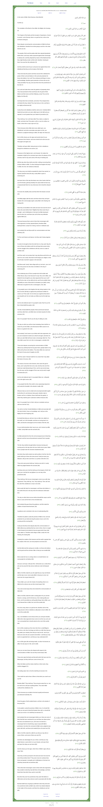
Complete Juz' (57, 794)
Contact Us (47, 802)
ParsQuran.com (51, 805)
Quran (50, 804)
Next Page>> (58, 796)
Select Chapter (63, 12)
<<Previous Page (45, 796)
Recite (51, 12)
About (57, 802)
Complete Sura (45, 794)
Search (40, 12)
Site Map (52, 802)
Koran (53, 804)
